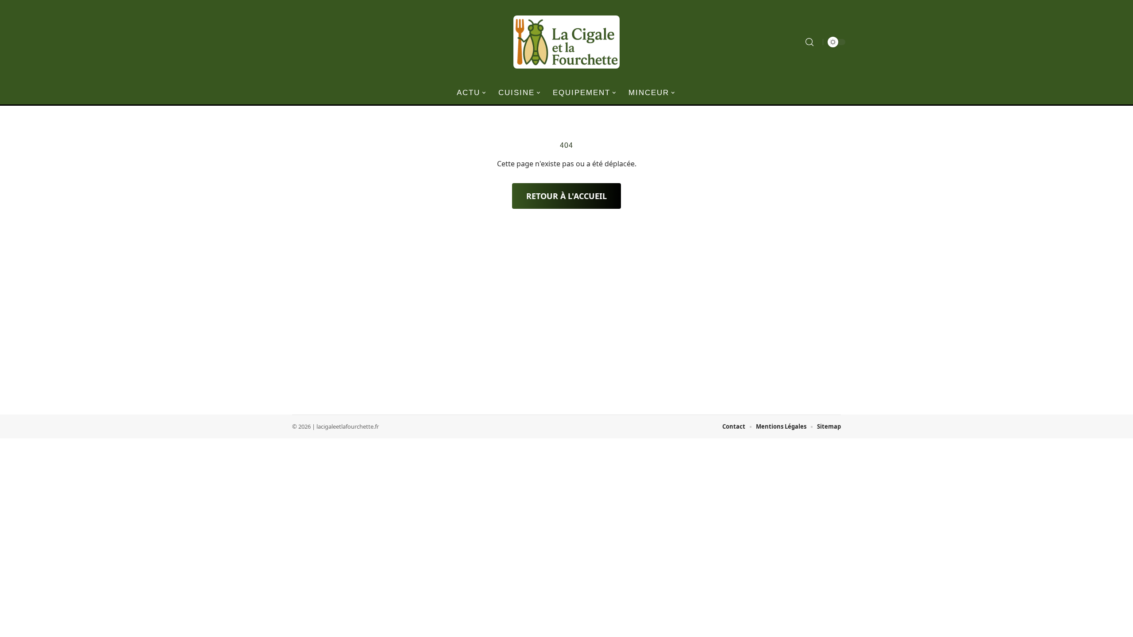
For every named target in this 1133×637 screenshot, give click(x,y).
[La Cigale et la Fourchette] (566, 42)
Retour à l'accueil (566, 196)
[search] (809, 42)
